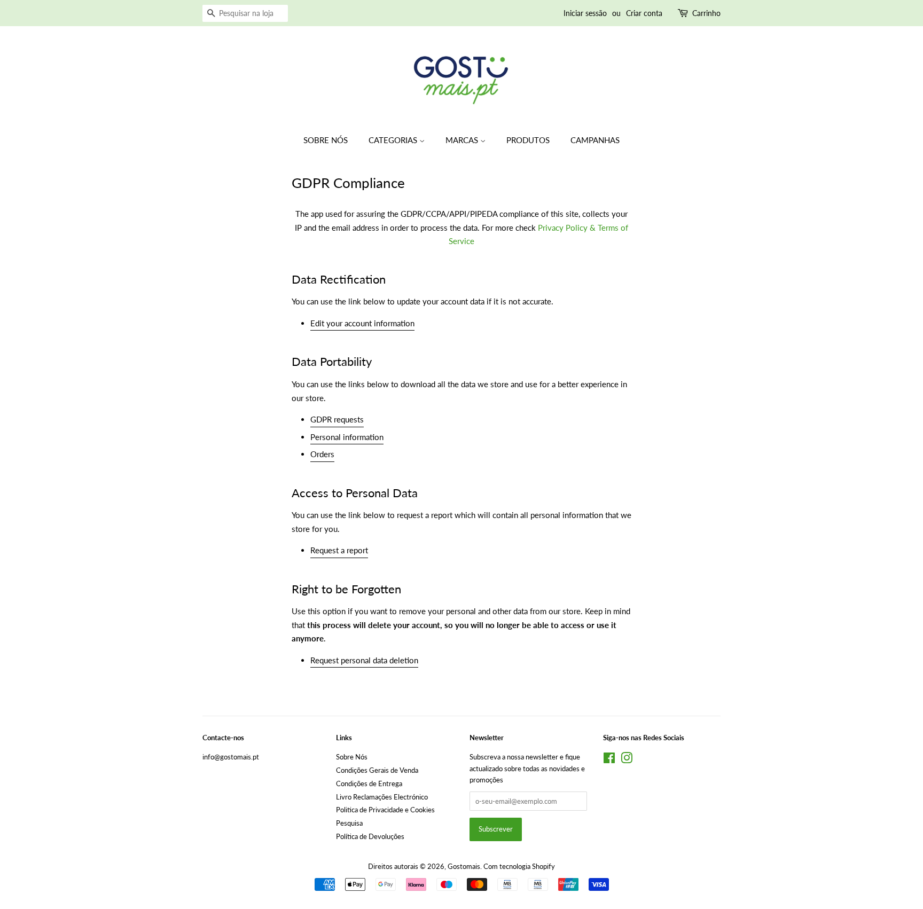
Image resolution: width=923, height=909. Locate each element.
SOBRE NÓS (325, 140)
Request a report (339, 550)
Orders (322, 454)
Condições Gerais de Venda (377, 770)
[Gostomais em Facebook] (609, 760)
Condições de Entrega (369, 783)
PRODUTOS (528, 140)
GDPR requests (337, 419)
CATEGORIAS (394, 140)
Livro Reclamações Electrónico (382, 797)
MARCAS (462, 140)
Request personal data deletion (364, 660)
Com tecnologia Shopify (519, 866)
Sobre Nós (351, 757)
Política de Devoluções (370, 836)
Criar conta (644, 13)
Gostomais (464, 866)
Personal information (347, 437)
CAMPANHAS (595, 140)
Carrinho (706, 13)
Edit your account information (362, 323)
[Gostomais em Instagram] (626, 760)
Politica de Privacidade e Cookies (385, 809)
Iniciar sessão (585, 13)
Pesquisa (349, 823)
